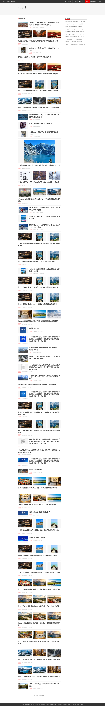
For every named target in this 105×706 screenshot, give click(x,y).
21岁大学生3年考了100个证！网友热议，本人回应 (76, 24)
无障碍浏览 (13, 1)
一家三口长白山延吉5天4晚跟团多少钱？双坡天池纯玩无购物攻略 (39, 530)
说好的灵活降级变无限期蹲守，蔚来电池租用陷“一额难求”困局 (76, 34)
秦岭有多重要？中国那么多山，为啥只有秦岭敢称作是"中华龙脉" (39, 182)
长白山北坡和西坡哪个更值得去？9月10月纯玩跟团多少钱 (36, 261)
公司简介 (43, 704)
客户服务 (55, 704)
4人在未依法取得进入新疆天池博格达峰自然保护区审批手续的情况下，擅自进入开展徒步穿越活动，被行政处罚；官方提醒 (44, 339)
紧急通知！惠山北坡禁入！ (37, 537)
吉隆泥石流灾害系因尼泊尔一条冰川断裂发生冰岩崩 (34, 57)
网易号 (31, 27)
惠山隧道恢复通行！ (35, 469)
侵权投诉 (81, 704)
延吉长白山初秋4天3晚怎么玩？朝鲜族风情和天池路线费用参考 (38, 41)
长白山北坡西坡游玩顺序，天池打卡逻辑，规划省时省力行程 (37, 488)
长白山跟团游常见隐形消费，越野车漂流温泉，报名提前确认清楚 (39, 659)
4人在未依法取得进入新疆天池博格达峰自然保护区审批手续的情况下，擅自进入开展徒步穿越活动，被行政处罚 (44, 367)
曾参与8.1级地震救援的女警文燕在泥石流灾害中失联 (76, 44)
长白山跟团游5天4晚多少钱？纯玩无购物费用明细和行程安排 (37, 304)
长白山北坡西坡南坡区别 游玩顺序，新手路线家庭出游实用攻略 (38, 321)
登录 (87, 1)
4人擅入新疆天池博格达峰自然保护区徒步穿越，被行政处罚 (37, 384)
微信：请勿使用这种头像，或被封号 (74, 26)
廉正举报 (77, 704)
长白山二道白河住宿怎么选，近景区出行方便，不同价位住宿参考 (39, 676)
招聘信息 (51, 704)
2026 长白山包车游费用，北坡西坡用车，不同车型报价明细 (37, 504)
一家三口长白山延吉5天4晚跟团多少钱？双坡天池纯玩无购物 (37, 555)
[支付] (79, 1)
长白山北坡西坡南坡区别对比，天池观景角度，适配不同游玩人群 (39, 589)
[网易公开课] (69, 1)
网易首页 (4, 1)
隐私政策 (60, 704)
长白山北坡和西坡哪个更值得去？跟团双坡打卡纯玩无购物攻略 (38, 287)
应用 (8, 1)
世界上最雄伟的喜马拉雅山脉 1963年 (40, 123)
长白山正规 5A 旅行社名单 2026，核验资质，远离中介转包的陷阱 (39, 606)
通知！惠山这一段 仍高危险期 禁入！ (41, 512)
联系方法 (47, 704)
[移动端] (65, 1)
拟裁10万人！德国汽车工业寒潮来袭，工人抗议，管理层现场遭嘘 (76, 41)
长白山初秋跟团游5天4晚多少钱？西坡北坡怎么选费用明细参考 (38, 90)
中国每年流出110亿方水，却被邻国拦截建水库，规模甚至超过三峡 (39, 165)
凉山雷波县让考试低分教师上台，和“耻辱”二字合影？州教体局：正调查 (76, 21)
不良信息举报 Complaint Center (68, 704)
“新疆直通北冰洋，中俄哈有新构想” (74, 39)
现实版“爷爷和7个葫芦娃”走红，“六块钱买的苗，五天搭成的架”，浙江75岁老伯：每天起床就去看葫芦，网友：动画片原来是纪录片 (76, 36)
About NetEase (37, 704)
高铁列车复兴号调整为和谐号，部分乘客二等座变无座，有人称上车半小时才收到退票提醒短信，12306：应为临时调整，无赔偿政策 (76, 31)
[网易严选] (75, 1)
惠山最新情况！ (34, 328)
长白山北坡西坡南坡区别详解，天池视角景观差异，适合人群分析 (39, 107)
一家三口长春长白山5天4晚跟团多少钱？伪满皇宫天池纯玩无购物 (39, 572)
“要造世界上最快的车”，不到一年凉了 (74, 29)
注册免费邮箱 (93, 1)
